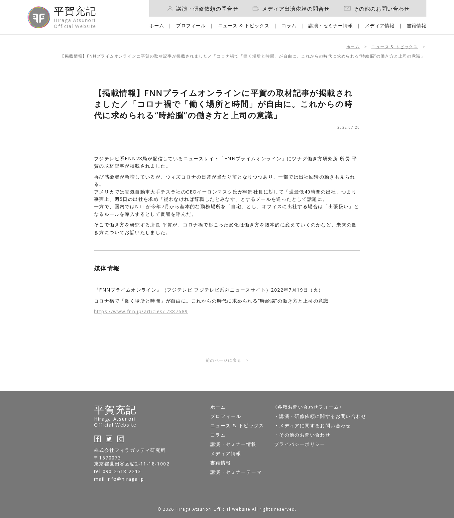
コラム (289, 25)
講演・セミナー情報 (330, 25)
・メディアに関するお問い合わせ (312, 425)
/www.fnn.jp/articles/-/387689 (149, 311)
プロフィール (191, 25)
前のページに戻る (223, 360)
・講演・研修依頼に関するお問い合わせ (320, 416)
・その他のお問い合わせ (302, 435)
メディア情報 (380, 25)
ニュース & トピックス (244, 25)
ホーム (156, 25)
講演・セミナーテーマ (236, 472)
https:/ (102, 311)
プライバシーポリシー (299, 444)
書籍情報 (416, 25)
